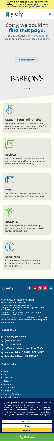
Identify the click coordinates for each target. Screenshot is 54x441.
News (9, 190)
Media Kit (7, 390)
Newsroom (8, 384)
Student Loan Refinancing (23, 120)
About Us (7, 377)
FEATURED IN (27, 59)
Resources (12, 257)
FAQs (6, 374)
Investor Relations (12, 394)
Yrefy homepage (35, 35)
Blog (5, 371)
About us (11, 222)
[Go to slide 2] (27, 88)
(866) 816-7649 (37, 6)
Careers (7, 381)
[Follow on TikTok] (45, 288)
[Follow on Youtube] (35, 288)
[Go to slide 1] (24, 88)
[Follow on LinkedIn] (51, 288)
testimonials (33, 158)
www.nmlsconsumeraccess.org (16, 305)
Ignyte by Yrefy (10, 397)
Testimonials (9, 387)
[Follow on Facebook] (30, 288)
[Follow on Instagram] (40, 288)
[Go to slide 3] (29, 88)
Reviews (11, 155)
